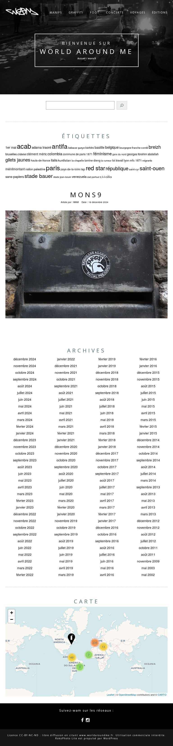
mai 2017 (107, 493)
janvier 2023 (25, 507)
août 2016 (107, 547)
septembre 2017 (107, 473)
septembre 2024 (24, 379)
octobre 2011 (148, 547)
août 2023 (25, 467)
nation (29, 169)
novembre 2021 (66, 372)
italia (54, 160)
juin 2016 (107, 561)
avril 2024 (25, 413)
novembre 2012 (148, 527)
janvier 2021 (66, 440)
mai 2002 (148, 574)
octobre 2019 (66, 527)
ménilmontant (15, 169)
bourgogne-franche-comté (133, 147)
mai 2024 (25, 406)
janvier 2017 (107, 520)
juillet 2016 (107, 554)
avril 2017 (107, 500)
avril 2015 (148, 413)
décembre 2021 (66, 365)
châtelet (21, 154)
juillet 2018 (107, 406)
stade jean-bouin (62, 177)
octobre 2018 (107, 386)
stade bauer (39, 175)
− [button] (11, 619)
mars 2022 (24, 568)
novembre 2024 (25, 365)
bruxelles (11, 154)
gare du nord (119, 154)
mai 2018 (107, 419)
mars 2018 (107, 433)
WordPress (110, 738)
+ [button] (11, 612)
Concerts (114, 12)
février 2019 (107, 359)
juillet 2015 (148, 392)
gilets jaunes (17, 159)
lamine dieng (92, 160)
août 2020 (66, 473)
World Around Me (86, 51)
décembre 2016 (107, 527)
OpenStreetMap (127, 694)
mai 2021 (66, 413)
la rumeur (106, 160)
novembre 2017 (107, 460)
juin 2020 (66, 487)
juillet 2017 (107, 487)
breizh (155, 147)
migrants (147, 160)
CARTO (162, 694)
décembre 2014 (148, 440)
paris (53, 167)
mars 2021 (66, 426)
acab (24, 146)
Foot (94, 12)
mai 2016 (107, 568)
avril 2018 (107, 426)
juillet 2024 (24, 392)
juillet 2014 (148, 473)
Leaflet (110, 694)
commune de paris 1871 (78, 154)
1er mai (10, 147)
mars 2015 (148, 419)
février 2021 (66, 433)
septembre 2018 (107, 392)
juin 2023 (24, 473)
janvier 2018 (107, 446)
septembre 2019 (66, 534)
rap (83, 169)
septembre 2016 (107, 541)
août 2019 (66, 541)
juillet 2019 (66, 547)
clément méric (37, 154)
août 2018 (107, 399)
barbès (89, 147)
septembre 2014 (148, 460)
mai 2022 (25, 554)
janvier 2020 (66, 514)
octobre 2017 (107, 467)
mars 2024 (24, 419)
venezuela (79, 176)
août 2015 (148, 386)
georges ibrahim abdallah (143, 154)
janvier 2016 (148, 365)
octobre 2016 (107, 534)
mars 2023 (24, 493)
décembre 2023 (25, 440)
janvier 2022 (66, 359)
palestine (39, 169)
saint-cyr (134, 169)
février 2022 (24, 574)
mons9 (86, 194)
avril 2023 (25, 487)
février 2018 (107, 440)
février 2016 (148, 359)
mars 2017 (107, 507)
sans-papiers (14, 176)
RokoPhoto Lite (66, 738)
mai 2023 (25, 480)
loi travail (117, 160)
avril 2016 (107, 574)
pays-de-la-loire (70, 169)
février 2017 (107, 514)
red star (95, 168)
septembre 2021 (66, 386)
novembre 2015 (148, 379)
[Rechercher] (122, 105)
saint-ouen (152, 168)
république (117, 168)
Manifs (56, 12)
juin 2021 (66, 406)
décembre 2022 (25, 514)
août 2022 (25, 541)
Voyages (137, 12)
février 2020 (66, 507)
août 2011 (148, 554)
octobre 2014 (148, 453)
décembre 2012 (148, 520)
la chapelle (78, 160)
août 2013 (148, 493)
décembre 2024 (25, 359)
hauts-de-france (40, 160)
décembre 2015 (148, 372)
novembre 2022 (25, 520)
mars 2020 (66, 500)
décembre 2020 (66, 446)
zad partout (93, 177)
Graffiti (76, 12)
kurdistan (64, 160)
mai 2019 (66, 561)
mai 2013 (148, 500)
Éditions (160, 12)
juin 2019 (66, 554)
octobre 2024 (24, 372)
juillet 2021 (66, 399)
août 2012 (148, 534)
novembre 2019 (66, 520)
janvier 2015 (148, 433)
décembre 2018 (107, 372)
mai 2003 (148, 568)
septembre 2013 (148, 487)
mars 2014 (148, 480)
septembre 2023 (24, 460)
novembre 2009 (148, 561)
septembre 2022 (24, 534)
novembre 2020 (66, 453)
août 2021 (66, 392)
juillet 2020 (66, 480)
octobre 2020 (66, 460)
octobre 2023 (24, 453)
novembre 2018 (107, 379)
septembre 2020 (66, 467)
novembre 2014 (148, 446)
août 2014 (148, 467)
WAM (76, 202)
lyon (126, 160)
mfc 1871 (136, 160)
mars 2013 (148, 514)
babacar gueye (76, 147)
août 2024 (25, 386)
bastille (100, 147)
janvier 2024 (25, 433)
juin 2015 (148, 399)
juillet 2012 (148, 541)
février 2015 (148, 426)
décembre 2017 (107, 453)
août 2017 (107, 480)
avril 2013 (148, 507)
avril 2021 (66, 419)
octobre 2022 (24, 527)
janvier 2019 (107, 365)
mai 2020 (66, 493)
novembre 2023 (25, 446)
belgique (112, 147)
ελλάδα (106, 177)
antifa (60, 146)
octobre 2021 (66, 379)
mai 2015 (148, 406)
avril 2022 (25, 561)
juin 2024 (24, 399)
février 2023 (24, 500)
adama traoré (41, 147)
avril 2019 (66, 568)
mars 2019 (66, 574)
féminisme (102, 153)
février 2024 (24, 426)
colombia (55, 153)
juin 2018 (107, 413)
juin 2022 (24, 547)
